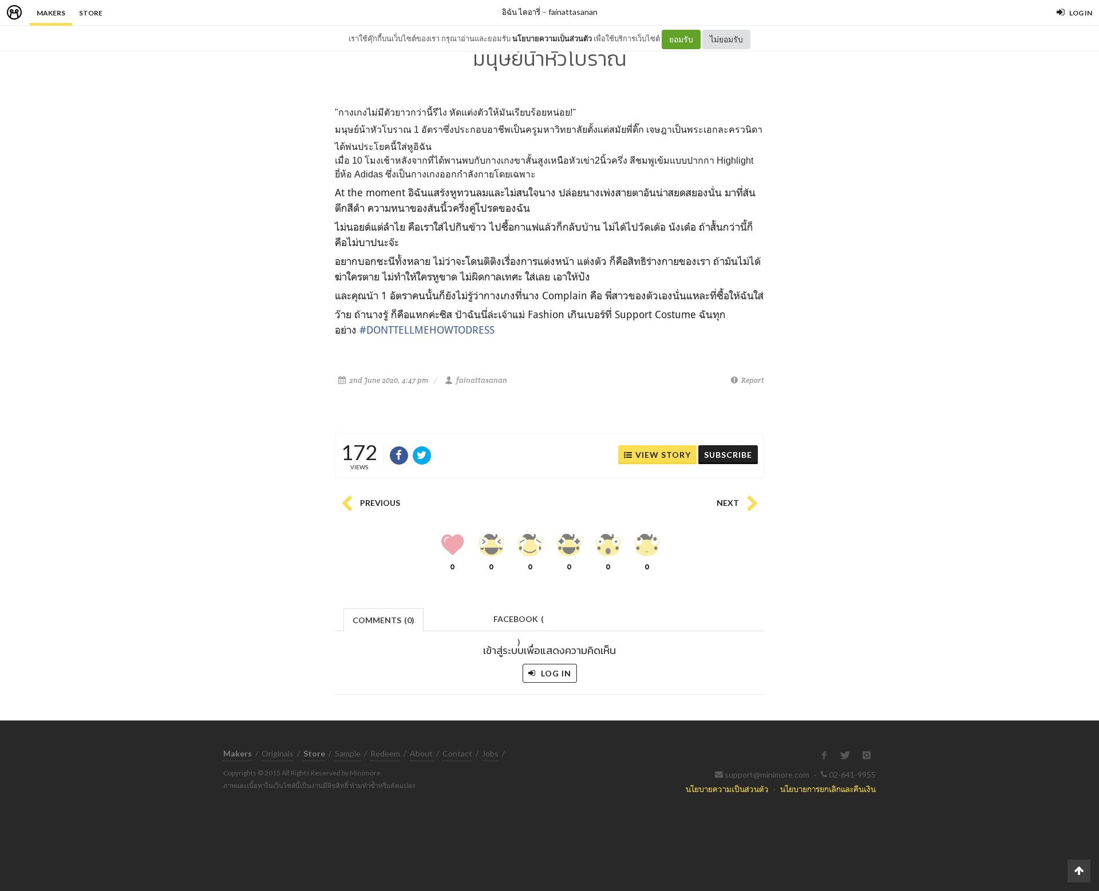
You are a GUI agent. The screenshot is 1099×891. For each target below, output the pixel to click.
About (421, 753)
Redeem (385, 753)
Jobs (490, 753)
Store (90, 13)
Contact (457, 753)
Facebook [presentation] (518, 622)
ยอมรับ (681, 39)
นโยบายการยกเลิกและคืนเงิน (828, 789)
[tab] (383, 619)
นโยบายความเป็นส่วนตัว (552, 38)
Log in (555, 673)
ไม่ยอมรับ (726, 39)
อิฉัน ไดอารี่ (521, 12)
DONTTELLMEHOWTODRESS (427, 329)
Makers (51, 13)
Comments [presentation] (383, 620)
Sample (348, 753)
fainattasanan (573, 12)
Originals (278, 753)
